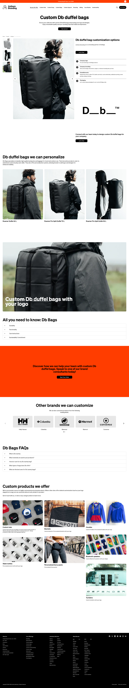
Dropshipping (29, 658)
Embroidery (28, 651)
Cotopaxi (86, 665)
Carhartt (86, 657)
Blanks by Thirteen (77, 669)
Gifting (81, 7)
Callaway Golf (87, 651)
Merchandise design (30, 656)
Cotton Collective (88, 667)
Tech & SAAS (60, 649)
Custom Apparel (68, 7)
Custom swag (29, 649)
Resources (5, 649)
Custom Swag (51, 7)
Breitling (86, 643)
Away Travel (75, 651)
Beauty (51, 645)
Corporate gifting (29, 652)
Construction (52, 652)
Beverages (52, 647)
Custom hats (28, 645)
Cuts (85, 672)
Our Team (5, 640)
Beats (74, 657)
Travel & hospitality (61, 651)
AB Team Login (6, 654)
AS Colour (75, 648)
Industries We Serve (54, 636)
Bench (74, 662)
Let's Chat (81, 52)
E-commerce (52, 656)
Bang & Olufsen (76, 653)
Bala (74, 655)
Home (4, 36)
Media (58, 638)
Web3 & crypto (60, 652)
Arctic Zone (75, 646)
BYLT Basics (87, 650)
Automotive (52, 644)
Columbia (43, 429)
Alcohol (51, 640)
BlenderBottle (76, 671)
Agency (51, 638)
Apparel (51, 642)
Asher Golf (75, 650)
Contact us (5, 642)
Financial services (53, 658)
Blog (4, 644)
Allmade (74, 641)
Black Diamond (76, 667)
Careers (4, 647)
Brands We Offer (34, 7)
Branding (75, 7)
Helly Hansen (23, 429)
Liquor (51, 663)
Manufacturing (52, 665)
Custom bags (29, 644)
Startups (59, 647)
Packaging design (29, 654)
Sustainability (95, 7)
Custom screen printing (31, 647)
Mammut (64, 429)
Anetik (74, 643)
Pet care (59, 642)
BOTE (85, 641)
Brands (7, 36)
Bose (74, 676)
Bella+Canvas (76, 658)
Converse (106, 429)
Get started (64, 29)
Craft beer (52, 654)
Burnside (86, 648)
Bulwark (86, 646)
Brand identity (29, 640)
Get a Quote (122, 7)
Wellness (59, 654)
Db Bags (12, 36)
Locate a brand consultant (8, 652)
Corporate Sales (6, 651)
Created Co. (86, 669)
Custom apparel (29, 642)
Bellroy (74, 660)
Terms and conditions (122, 684)
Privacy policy (114, 684)
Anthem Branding (80, 44)
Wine (58, 656)
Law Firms (52, 661)
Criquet (86, 671)
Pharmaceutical (60, 644)
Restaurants (59, 645)
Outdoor (59, 640)
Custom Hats (43, 7)
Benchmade (75, 664)
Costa (85, 664)
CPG (50, 651)
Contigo (86, 660)
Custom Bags (59, 7)
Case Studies (87, 7)
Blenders (75, 672)
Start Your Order (64, 377)
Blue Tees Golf (76, 674)
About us (5, 636)
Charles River (87, 658)
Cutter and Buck (87, 674)
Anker (74, 644)
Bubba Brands (87, 644)
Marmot (85, 429)
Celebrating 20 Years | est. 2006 (66, 1)
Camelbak (86, 655)
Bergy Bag (75, 665)
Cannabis (51, 649)
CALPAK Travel (87, 653)
